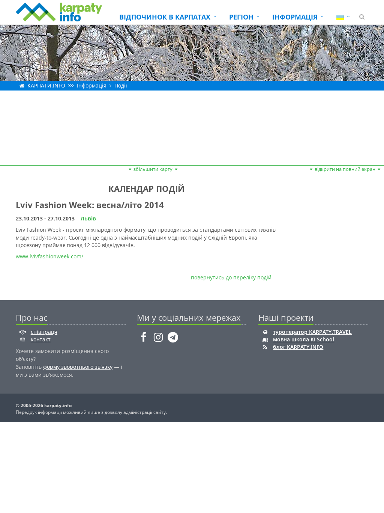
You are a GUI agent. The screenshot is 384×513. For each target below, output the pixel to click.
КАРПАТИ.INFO (46, 85)
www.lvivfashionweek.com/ (49, 256)
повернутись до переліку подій (231, 277)
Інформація (91, 85)
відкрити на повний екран (345, 169)
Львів (88, 218)
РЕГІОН (241, 16)
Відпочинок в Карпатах (164, 16)
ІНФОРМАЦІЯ (295, 16)
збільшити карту (153, 169)
